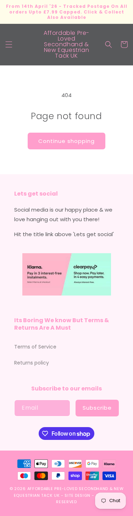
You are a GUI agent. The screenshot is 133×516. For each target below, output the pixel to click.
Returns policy (31, 362)
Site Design (77, 495)
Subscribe (97, 407)
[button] (9, 44)
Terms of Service (35, 346)
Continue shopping (66, 141)
